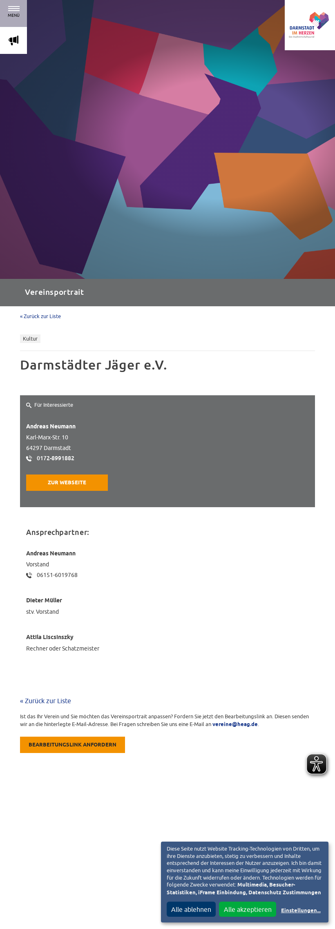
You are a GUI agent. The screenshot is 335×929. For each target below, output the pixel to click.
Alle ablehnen (191, 909)
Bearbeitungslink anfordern (72, 745)
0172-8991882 (55, 458)
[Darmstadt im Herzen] (310, 25)
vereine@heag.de (235, 724)
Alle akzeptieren (248, 909)
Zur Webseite (67, 482)
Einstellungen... (301, 910)
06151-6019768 (57, 574)
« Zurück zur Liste (40, 316)
